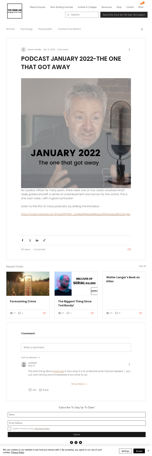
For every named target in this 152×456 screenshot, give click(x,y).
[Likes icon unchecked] (30, 390)
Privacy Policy (17, 452)
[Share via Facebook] (22, 240)
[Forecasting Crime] (27, 284)
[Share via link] (44, 240)
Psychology (27, 29)
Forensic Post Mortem (69, 29)
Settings (125, 450)
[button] (142, 3)
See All (142, 266)
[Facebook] (71, 442)
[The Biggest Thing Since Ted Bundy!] (76, 284)
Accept (139, 450)
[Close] (148, 451)
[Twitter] (80, 442)
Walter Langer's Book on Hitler (123, 279)
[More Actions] (129, 364)
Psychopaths (45, 29)
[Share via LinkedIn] (37, 240)
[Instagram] (76, 442)
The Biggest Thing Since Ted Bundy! (75, 303)
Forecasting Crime (23, 301)
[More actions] (129, 49)
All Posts (10, 29)
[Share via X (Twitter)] (29, 240)
